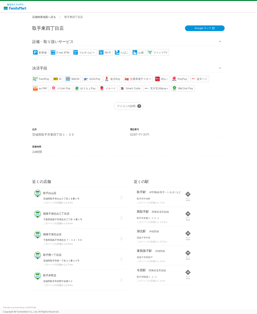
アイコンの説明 (129, 106)
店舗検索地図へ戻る (44, 16)
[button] (128, 41)
